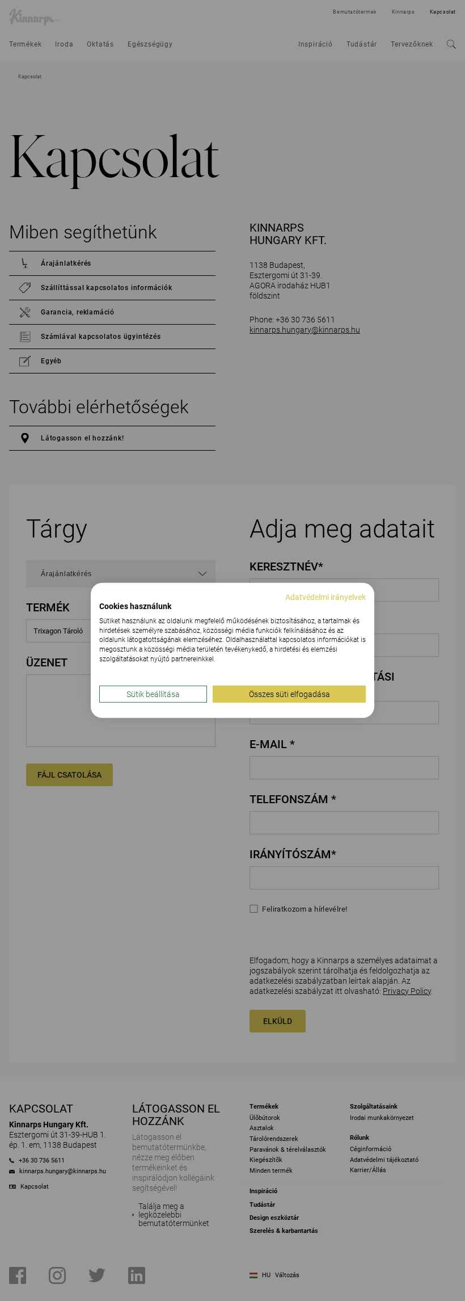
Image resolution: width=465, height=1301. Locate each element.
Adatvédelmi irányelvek (325, 597)
